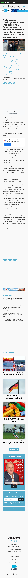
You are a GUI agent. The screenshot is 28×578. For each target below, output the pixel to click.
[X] (6, 83)
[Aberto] (24, 6)
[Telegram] (16, 260)
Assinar (14, 486)
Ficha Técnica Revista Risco (14, 546)
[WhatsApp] (11, 83)
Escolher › (7, 144)
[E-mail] (14, 83)
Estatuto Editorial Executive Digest (14, 549)
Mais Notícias (14, 449)
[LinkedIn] (9, 83)
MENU (14, 2)
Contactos (14, 559)
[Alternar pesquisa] (3, 6)
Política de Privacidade (14, 557)
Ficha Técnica (14, 544)
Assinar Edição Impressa (14, 553)
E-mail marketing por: (14, 562)
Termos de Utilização (14, 556)
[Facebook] (4, 83)
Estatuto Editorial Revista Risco (14, 551)
